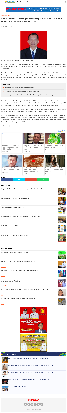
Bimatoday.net (37, 409)
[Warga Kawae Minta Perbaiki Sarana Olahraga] (62, 255)
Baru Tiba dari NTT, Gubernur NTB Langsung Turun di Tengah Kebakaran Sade (29, 379)
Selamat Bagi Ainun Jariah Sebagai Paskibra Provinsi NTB (19, 87)
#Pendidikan (5, 125)
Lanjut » (62, 392)
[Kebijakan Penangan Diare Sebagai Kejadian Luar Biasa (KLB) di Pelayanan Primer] (62, 292)
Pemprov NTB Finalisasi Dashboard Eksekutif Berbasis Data (18, 261)
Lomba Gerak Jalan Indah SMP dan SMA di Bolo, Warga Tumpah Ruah (22, 91)
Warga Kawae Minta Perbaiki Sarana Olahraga (14, 252)
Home (2, 15)
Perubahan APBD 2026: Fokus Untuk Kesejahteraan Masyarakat (19, 271)
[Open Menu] (2, 2)
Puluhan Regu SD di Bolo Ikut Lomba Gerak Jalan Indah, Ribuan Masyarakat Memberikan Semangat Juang (31, 95)
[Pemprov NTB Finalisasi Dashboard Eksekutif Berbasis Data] (62, 264)
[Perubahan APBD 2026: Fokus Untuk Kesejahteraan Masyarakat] (62, 274)
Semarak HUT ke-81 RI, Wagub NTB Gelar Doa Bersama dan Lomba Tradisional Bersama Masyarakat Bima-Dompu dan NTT (27, 281)
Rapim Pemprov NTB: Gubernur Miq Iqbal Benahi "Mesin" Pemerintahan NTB (28, 358)
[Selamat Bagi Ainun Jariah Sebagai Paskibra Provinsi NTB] (62, 302)
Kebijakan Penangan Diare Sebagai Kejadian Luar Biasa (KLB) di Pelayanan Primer (25, 289)
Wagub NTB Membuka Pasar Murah (18, 386)
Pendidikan (7, 15)
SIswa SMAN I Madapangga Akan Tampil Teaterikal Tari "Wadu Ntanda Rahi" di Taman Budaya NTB (31, 20)
